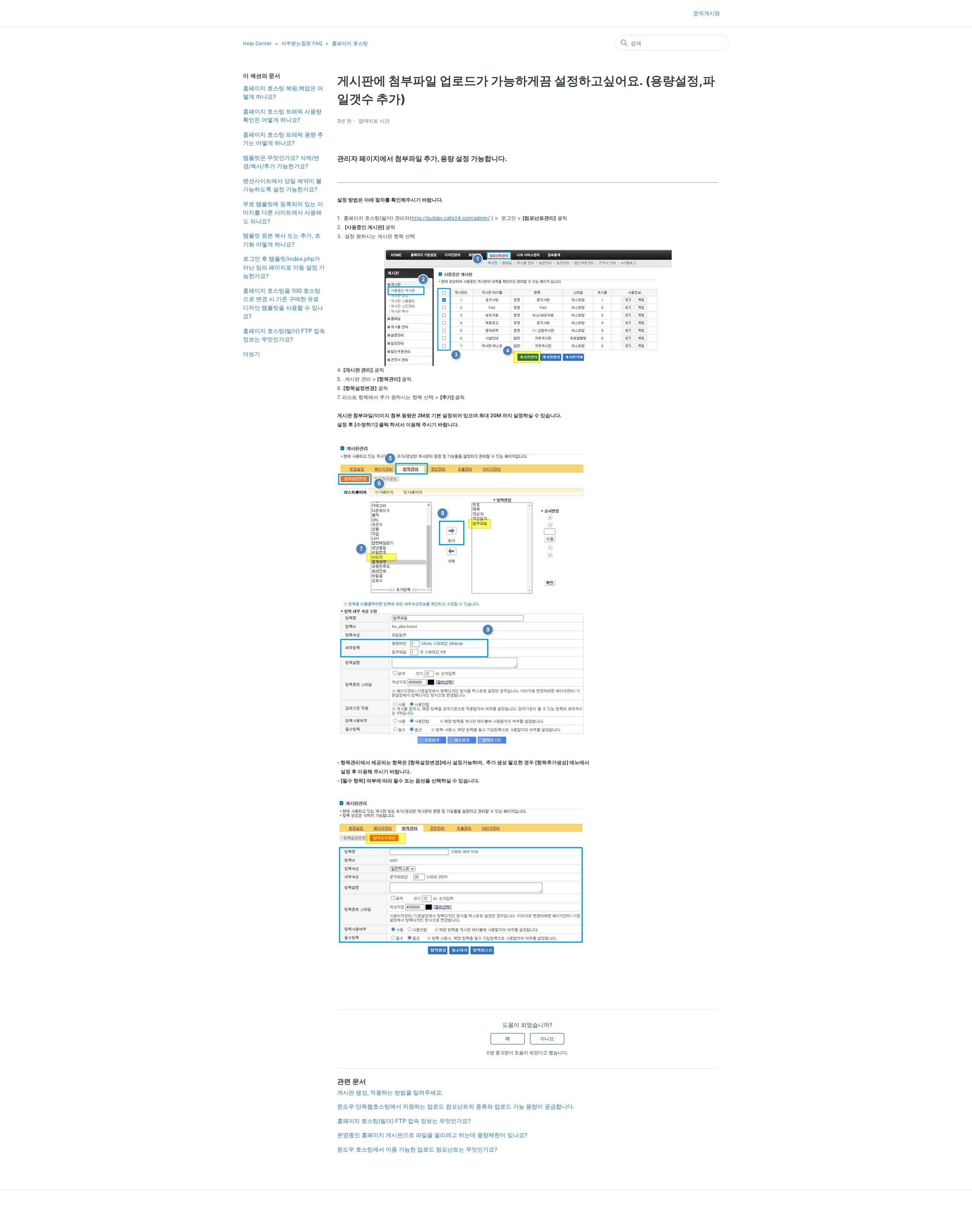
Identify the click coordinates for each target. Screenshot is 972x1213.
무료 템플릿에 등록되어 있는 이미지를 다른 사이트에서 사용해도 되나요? (283, 212)
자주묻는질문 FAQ (301, 43)
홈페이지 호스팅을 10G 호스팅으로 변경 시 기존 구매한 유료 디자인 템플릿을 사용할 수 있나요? (283, 303)
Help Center (257, 43)
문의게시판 (706, 13)
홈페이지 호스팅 (350, 43)
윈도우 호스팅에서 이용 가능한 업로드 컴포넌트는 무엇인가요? (417, 1149)
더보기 (251, 354)
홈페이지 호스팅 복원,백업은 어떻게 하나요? (283, 93)
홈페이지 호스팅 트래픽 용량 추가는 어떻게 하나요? (283, 139)
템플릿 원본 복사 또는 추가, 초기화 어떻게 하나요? (281, 240)
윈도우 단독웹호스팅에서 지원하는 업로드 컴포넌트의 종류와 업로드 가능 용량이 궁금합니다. (455, 1106)
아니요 (547, 1038)
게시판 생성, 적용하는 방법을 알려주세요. (390, 1092)
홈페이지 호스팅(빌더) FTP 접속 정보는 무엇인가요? (284, 335)
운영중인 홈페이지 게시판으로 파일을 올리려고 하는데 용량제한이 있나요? (432, 1135)
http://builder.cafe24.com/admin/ (451, 218)
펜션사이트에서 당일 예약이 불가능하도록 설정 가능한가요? (282, 185)
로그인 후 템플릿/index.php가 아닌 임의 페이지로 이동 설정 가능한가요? (284, 267)
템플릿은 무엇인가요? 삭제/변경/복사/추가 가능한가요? (281, 162)
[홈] (256, 13)
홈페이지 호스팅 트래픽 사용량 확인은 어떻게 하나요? (282, 116)
